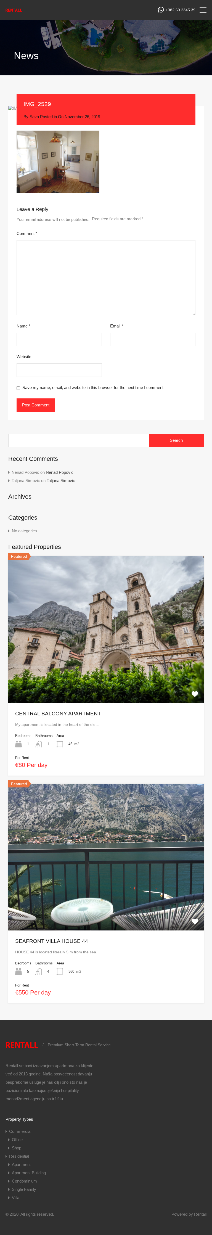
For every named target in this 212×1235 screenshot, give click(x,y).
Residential (19, 1156)
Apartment (21, 1164)
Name (23, 326)
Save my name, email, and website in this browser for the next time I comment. (93, 387)
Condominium (24, 1181)
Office (17, 1139)
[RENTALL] (14, 11)
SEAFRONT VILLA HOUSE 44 (51, 941)
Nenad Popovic (59, 472)
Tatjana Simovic (61, 480)
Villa (15, 1197)
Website (24, 356)
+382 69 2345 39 (180, 10)
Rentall (200, 1214)
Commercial (20, 1131)
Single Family (24, 1189)
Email (116, 326)
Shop (16, 1148)
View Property (106, 673)
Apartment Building (29, 1172)
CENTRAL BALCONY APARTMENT (58, 713)
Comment (27, 233)
